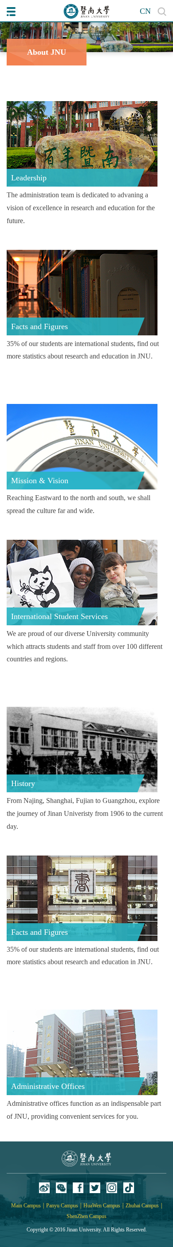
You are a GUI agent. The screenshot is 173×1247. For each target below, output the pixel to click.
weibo (44, 1187)
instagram (111, 1187)
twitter (95, 1187)
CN (145, 11)
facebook (78, 1187)
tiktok (128, 1187)
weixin (61, 1187)
